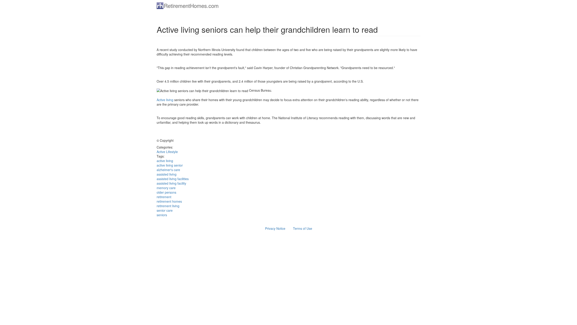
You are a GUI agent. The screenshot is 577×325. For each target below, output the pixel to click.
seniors (162, 215)
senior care (165, 210)
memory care (166, 188)
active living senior (170, 165)
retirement (164, 197)
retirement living (168, 206)
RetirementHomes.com (191, 5)
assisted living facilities (173, 178)
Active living (165, 100)
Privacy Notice (275, 228)
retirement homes (169, 201)
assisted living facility (171, 183)
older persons (166, 192)
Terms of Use (302, 228)
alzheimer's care (168, 169)
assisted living (166, 174)
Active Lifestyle (167, 151)
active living (165, 160)
